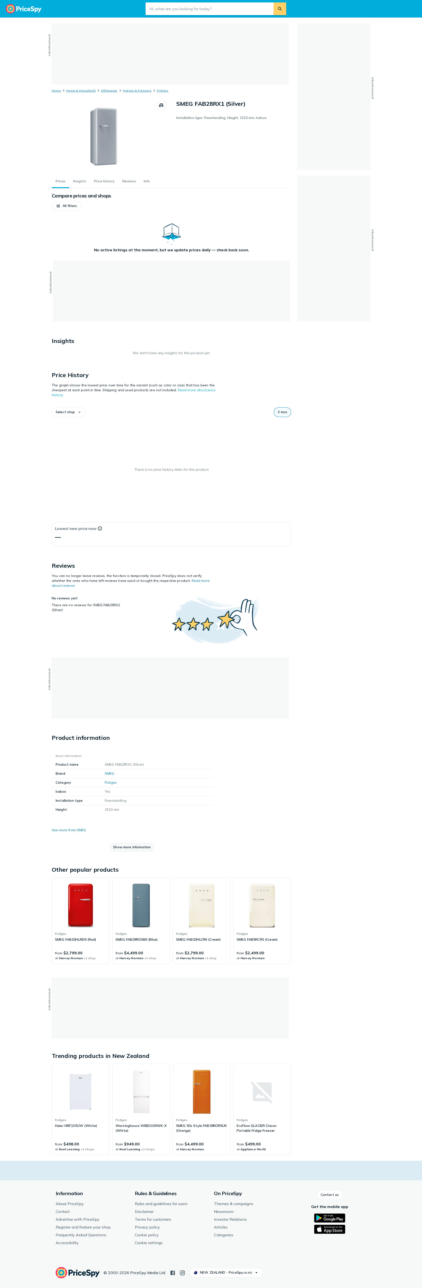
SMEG (109, 773)
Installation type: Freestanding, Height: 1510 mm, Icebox (221, 118)
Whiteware (109, 90)
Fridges (162, 90)
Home (56, 90)
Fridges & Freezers (137, 90)
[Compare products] (161, 105)
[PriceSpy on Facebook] (173, 1272)
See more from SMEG (69, 830)
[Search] (280, 8)
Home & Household (80, 90)
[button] (66, 206)
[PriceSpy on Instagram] (182, 1272)
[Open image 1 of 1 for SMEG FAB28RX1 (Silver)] (104, 136)
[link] (80, 921)
